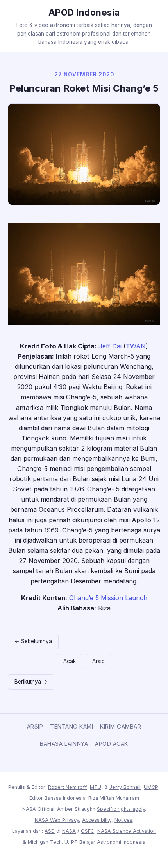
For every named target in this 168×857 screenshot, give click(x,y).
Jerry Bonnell (125, 787)
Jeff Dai (110, 346)
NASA (69, 831)
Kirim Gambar (120, 726)
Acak (69, 661)
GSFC (87, 831)
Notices (123, 820)
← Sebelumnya (33, 641)
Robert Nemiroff (67, 787)
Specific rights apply (121, 809)
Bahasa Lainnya (64, 743)
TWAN (136, 346)
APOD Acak (111, 743)
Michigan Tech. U (48, 842)
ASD (50, 831)
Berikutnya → (31, 681)
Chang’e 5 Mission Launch (108, 598)
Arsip (98, 661)
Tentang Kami (71, 726)
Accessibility (96, 820)
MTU (95, 787)
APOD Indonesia (84, 12)
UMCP (151, 787)
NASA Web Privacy (57, 820)
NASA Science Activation (126, 831)
